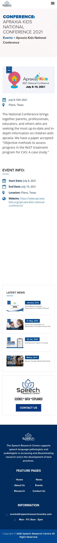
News (39, 479)
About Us (19, 485)
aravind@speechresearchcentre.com (31, 514)
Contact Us (28, 408)
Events (39, 485)
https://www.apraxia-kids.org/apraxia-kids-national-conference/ (27, 202)
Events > (9, 37)
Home (19, 479)
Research (19, 491)
